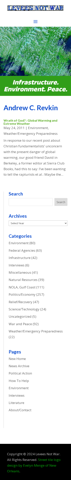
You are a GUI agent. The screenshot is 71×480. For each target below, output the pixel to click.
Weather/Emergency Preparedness (31, 133)
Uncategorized (20, 316)
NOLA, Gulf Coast (22, 287)
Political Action (20, 373)
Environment (38, 128)
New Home (17, 358)
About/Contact (20, 410)
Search (61, 202)
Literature (16, 402)
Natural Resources (23, 279)
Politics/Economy (22, 294)
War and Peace (20, 324)
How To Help (19, 380)
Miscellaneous (20, 272)
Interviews (16, 265)
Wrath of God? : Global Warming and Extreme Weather (30, 121)
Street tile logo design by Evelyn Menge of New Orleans (34, 465)
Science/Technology (24, 309)
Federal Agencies (22, 250)
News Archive (19, 366)
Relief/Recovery (20, 302)
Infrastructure (20, 257)
